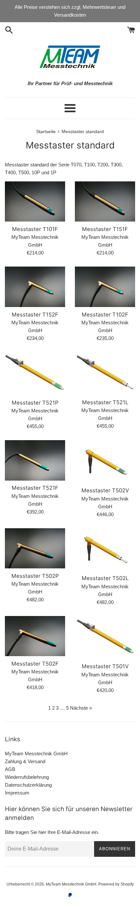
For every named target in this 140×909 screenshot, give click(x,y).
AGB (10, 769)
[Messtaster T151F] (105, 201)
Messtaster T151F (105, 229)
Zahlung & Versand (25, 761)
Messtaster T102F (105, 314)
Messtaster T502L (105, 578)
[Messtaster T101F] (35, 201)
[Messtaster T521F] (35, 460)
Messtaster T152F (35, 314)
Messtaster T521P (35, 402)
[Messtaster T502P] (35, 548)
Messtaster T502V (105, 490)
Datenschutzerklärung (28, 785)
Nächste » (81, 708)
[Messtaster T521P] (35, 373)
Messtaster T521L (105, 402)
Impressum (17, 792)
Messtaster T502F (35, 663)
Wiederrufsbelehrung (27, 777)
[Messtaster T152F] (35, 287)
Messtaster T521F (35, 488)
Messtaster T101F (35, 229)
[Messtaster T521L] (105, 373)
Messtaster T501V (105, 666)
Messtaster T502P (35, 576)
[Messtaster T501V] (105, 637)
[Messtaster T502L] (105, 549)
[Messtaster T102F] (105, 287)
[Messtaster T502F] (35, 636)
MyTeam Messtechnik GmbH (36, 753)
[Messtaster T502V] (105, 461)
